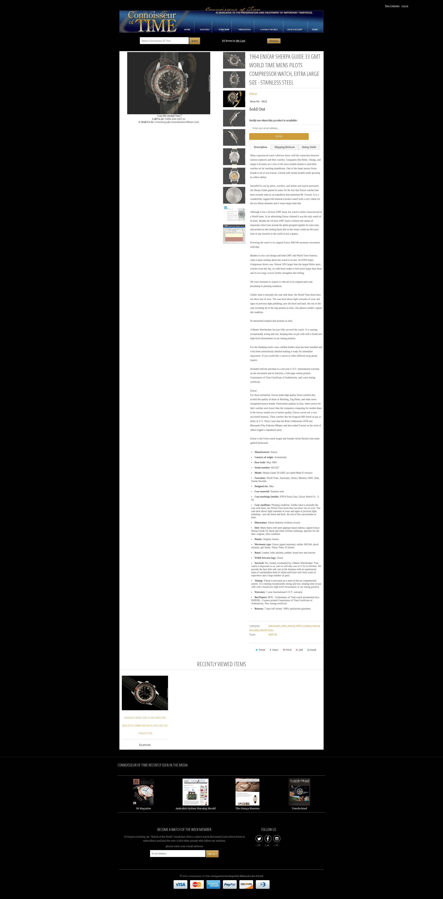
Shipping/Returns (284, 147)
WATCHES (205, 30)
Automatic (274, 626)
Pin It (288, 650)
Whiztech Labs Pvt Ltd (251, 876)
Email (313, 650)
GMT (298, 626)
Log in (405, 6)
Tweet (262, 650)
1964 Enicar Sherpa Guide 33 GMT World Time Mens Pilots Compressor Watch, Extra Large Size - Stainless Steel (145, 725)
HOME (187, 30)
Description (260, 147)
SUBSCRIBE (224, 30)
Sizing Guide (309, 147)
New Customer (392, 6)
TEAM (314, 30)
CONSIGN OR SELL (269, 30)
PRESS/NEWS (245, 30)
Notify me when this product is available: (273, 120)
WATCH (272, 634)
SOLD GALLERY (295, 30)
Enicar (253, 93)
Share (275, 650)
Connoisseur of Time (199, 876)
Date (284, 626)
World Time (266, 630)
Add (301, 650)
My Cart (240, 40)
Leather (306, 626)
